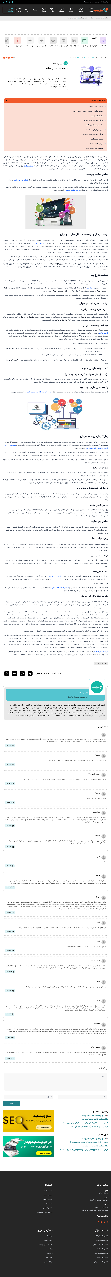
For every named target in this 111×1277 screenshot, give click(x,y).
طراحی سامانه (48, 1203)
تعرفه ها (52, 10)
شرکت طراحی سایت (102, 18)
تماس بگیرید (10, 10)
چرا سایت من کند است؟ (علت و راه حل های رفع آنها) (89, 1126)
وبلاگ (34, 10)
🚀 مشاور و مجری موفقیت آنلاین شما (95, 1115)
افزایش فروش (63, 46)
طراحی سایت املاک (102, 1249)
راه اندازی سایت (84, 18)
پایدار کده (6, 46)
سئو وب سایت (48, 1195)
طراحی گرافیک (53, 46)
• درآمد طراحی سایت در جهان (93, 120)
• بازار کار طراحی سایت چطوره (93, 130)
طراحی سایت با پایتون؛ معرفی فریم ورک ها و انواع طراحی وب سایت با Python (84, 1123)
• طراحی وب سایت (97, 139)
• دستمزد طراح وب (97, 116)
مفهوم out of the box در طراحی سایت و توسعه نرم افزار (88, 1142)
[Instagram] (9, 2)
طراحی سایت (80, 10)
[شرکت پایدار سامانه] (100, 10)
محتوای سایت (74, 46)
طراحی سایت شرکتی (102, 1240)
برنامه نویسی (84, 46)
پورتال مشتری (48, 1262)
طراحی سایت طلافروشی (101, 1262)
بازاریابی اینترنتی (42, 46)
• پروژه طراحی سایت (96, 144)
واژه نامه (49, 1253)
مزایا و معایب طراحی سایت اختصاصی (95, 1119)
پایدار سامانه (57, 63)
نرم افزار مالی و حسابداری (44, 1212)
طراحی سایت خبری (102, 1257)
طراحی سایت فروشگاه (101, 1236)
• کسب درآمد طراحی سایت (94, 125)
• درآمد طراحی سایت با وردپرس (93, 134)
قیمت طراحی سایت (101, 663)
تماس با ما (18, 10)
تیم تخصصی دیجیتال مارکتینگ (78, 697)
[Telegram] (30, 673)
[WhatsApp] (22, 673)
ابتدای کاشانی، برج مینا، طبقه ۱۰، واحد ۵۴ (95, 1210)
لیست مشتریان (47, 1240)
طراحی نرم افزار (47, 1208)
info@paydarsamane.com (91, 2)
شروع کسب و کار (30, 46)
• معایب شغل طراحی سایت (94, 148)
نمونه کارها (44, 10)
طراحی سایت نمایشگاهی (100, 1245)
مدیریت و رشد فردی (17, 46)
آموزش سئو (93, 46)
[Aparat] (12, 2)
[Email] (14, 673)
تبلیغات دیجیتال (47, 1199)
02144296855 (104, 2)
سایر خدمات (61, 10)
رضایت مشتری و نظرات (45, 1245)
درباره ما (26, 10)
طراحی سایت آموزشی (101, 1253)
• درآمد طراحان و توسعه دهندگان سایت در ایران (88, 111)
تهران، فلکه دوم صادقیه (101, 1208)
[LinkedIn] (6, 2)
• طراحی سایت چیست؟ (95, 106)
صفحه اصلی (91, 10)
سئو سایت (71, 10)
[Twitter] (3, 2)
